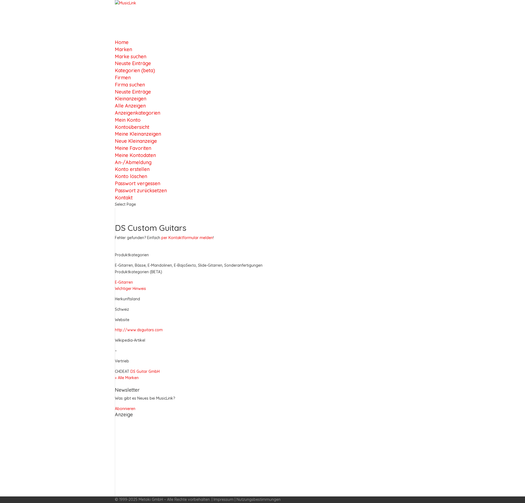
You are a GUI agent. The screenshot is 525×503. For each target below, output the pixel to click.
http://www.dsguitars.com (139, 329)
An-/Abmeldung (133, 162)
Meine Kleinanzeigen (138, 134)
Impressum (224, 499)
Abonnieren (125, 408)
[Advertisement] (262, 458)
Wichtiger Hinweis (130, 288)
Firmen (123, 77)
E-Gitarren (124, 282)
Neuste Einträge (133, 63)
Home (122, 42)
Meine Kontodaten (135, 155)
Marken (123, 49)
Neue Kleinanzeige (136, 141)
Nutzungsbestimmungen (259, 499)
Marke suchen (130, 56)
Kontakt (124, 197)
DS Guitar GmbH (145, 371)
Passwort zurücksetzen (141, 190)
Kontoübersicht (132, 127)
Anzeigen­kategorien (137, 113)
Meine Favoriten (133, 148)
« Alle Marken (127, 377)
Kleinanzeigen (130, 98)
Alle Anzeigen (130, 106)
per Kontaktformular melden (187, 237)
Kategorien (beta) (135, 70)
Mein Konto (128, 120)
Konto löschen (131, 176)
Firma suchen (130, 85)
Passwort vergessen (137, 183)
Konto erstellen (132, 169)
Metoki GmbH (151, 499)
